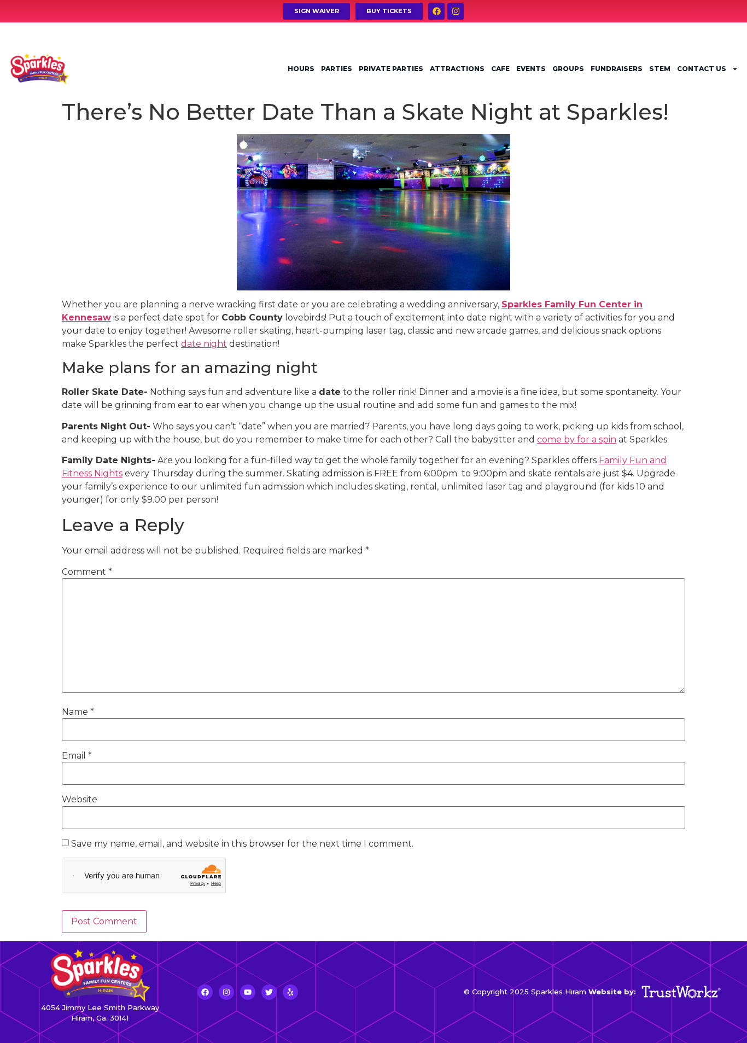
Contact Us (701, 69)
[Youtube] (247, 992)
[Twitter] (269, 992)
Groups (568, 69)
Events (531, 69)
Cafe (500, 69)
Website (79, 799)
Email (77, 755)
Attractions (457, 69)
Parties (336, 69)
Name (78, 712)
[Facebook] (436, 11)
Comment (87, 572)
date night (204, 344)
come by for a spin (576, 439)
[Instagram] (455, 11)
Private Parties (391, 69)
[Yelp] (290, 992)
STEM (659, 69)
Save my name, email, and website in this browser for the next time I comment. (242, 844)
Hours (301, 69)
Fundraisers (617, 69)
